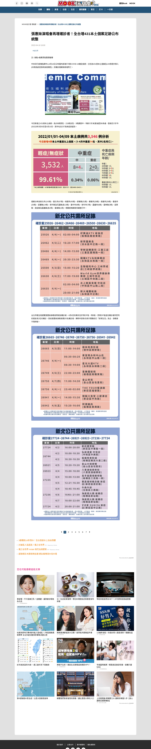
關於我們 (60, 745)
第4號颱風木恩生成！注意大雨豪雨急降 (32, 698)
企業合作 (70, 745)
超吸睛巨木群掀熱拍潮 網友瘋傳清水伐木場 (38, 554)
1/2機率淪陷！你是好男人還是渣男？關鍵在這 (115, 633)
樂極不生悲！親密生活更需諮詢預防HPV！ (74, 665)
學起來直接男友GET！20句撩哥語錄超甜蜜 (114, 599)
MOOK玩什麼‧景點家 (29, 24)
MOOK (132, 3)
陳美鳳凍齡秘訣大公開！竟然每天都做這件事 (74, 633)
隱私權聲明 (91, 745)
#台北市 (35, 51)
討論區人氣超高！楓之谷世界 (31, 545)
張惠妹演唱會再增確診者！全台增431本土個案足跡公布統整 (60, 24)
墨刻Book (123, 3)
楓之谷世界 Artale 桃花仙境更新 (33, 549)
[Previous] (61, 532)
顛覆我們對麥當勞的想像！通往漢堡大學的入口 (75, 698)
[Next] (89, 532)
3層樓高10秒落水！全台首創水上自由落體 (37, 540)
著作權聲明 (81, 745)
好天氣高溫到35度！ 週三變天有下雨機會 (33, 665)
